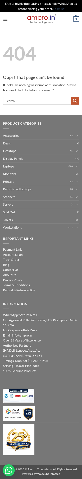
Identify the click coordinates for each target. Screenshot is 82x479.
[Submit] (75, 101)
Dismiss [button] (58, 9)
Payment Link (12, 249)
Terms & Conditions (16, 285)
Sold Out (9, 212)
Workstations (12, 227)
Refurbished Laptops (17, 189)
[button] (5, 19)
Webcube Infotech (48, 473)
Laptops (8, 166)
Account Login (13, 254)
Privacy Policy (12, 280)
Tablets (8, 220)
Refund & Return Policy (19, 290)
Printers (8, 181)
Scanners (9, 197)
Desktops (9, 151)
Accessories (11, 135)
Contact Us (11, 269)
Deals (7, 143)
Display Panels (13, 158)
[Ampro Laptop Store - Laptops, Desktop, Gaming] (41, 19)
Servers (8, 204)
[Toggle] (76, 135)
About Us (9, 275)
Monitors (9, 174)
